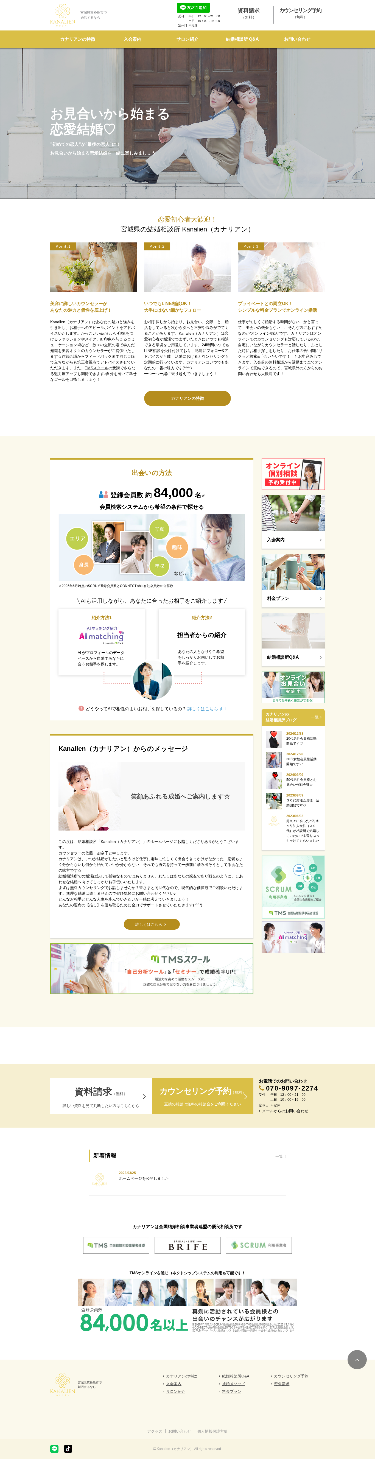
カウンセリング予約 (291, 1376)
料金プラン (231, 1391)
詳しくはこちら (202, 708)
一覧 (315, 717)
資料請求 (281, 1384)
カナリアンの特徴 (77, 39)
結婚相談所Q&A (235, 1376)
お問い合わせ (297, 39)
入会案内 (132, 39)
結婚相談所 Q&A (242, 39)
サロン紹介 (187, 39)
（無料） (249, 13)
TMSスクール (96, 368)
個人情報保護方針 (212, 1431)
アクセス (155, 1431)
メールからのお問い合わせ (285, 1111)
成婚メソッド (233, 1384)
